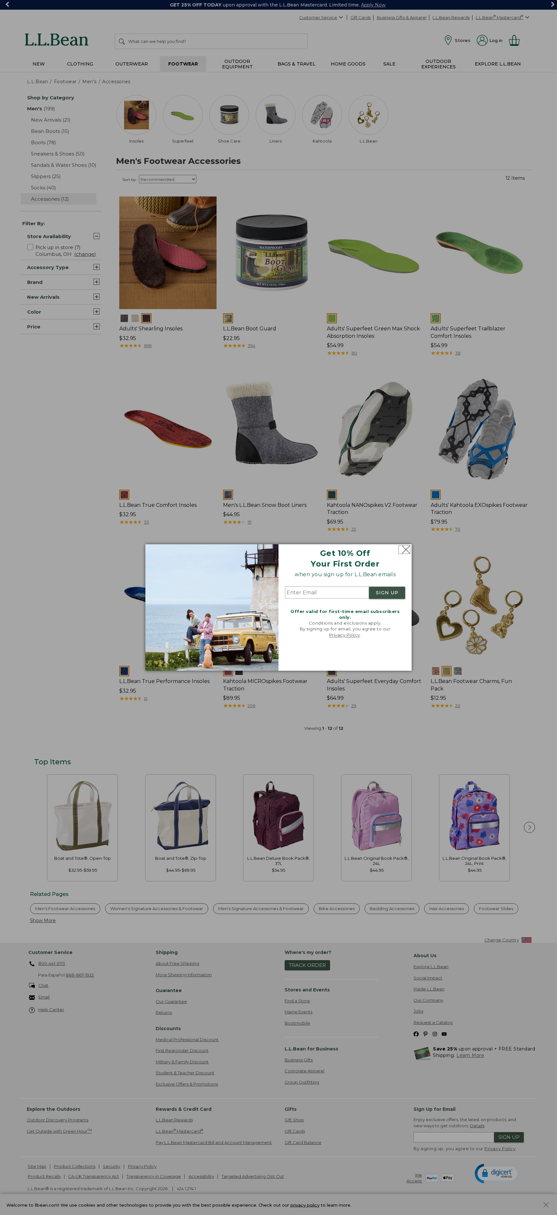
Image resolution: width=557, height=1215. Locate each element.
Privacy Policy (344, 635)
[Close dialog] (404, 550)
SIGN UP (387, 593)
